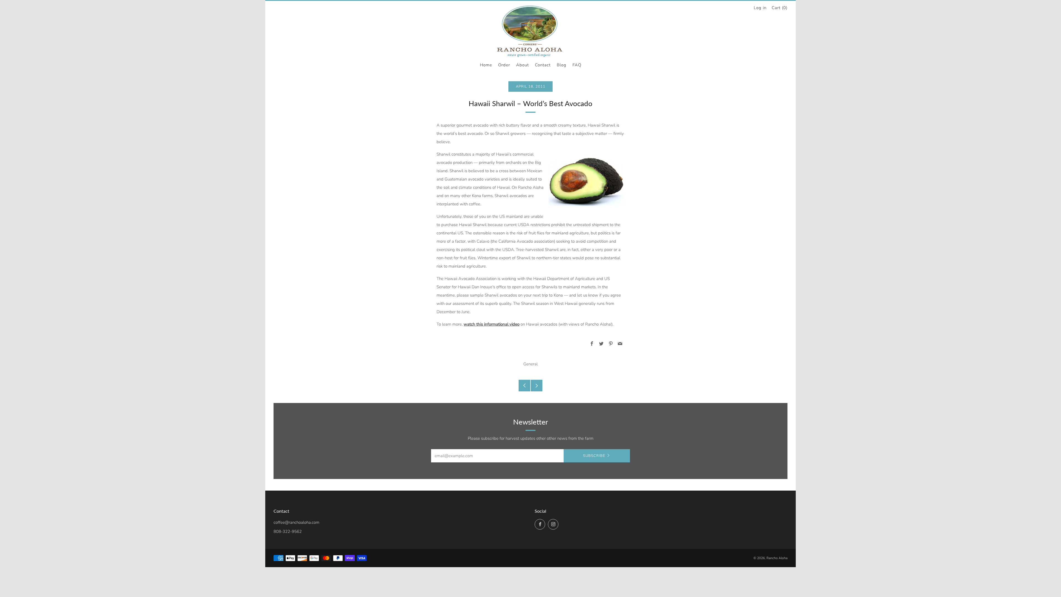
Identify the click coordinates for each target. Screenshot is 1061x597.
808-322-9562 (288, 531)
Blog (561, 65)
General (530, 364)
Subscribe (594, 455)
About (522, 65)
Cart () (779, 8)
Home (486, 65)
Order (504, 65)
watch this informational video (491, 324)
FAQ (576, 65)
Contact (543, 65)
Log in (760, 8)
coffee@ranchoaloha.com (296, 522)
